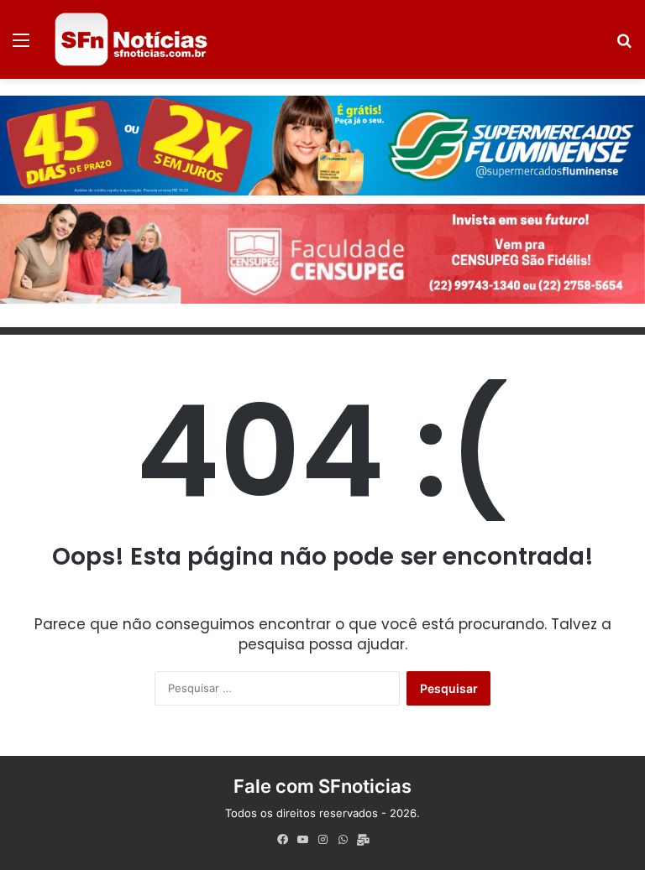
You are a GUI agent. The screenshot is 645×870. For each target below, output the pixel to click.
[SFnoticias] (131, 39)
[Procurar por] (624, 46)
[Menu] (21, 46)
